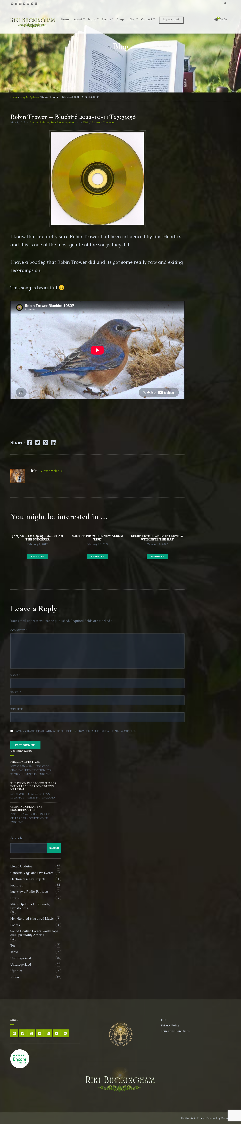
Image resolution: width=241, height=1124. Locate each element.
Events (106, 19)
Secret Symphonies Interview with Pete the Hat (157, 537)
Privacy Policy (170, 1025)
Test (53, 122)
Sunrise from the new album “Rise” (97, 537)
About (78, 19)
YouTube (12, 3)
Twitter (24, 3)
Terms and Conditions (175, 1031)
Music (92, 19)
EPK (164, 1020)
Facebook (16, 3)
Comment (18, 630)
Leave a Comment (103, 122)
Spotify (36, 3)
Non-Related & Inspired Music (31, 919)
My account (171, 19)
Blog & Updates (29, 97)
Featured (16, 885)
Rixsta (200, 1118)
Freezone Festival (25, 761)
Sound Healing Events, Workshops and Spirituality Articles (34, 933)
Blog (132, 19)
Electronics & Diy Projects (27, 879)
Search (16, 838)
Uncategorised (20, 958)
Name (15, 675)
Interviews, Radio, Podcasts (29, 892)
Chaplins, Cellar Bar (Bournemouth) (26, 808)
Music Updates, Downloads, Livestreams (30, 906)
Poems (15, 925)
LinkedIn (28, 3)
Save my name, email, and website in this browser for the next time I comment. (75, 731)
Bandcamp (32, 3)
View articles (50, 471)
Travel (15, 952)
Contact (146, 19)
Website (16, 709)
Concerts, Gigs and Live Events (31, 873)
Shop (120, 19)
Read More (37, 556)
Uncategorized (66, 122)
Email (15, 692)
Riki (85, 122)
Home (65, 19)
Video (14, 977)
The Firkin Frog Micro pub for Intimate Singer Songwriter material (33, 786)
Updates (16, 971)
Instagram (20, 3)
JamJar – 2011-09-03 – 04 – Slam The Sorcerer (37, 537)
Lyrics (14, 898)
